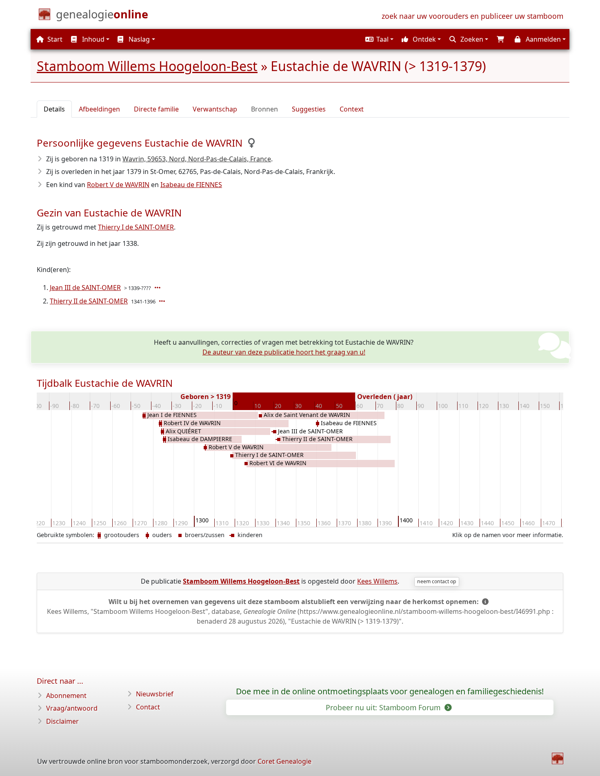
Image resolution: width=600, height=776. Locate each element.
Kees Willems (377, 581)
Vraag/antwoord (72, 708)
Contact (148, 706)
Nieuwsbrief (154, 693)
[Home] (557, 758)
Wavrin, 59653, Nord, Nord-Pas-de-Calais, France (196, 158)
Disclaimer (62, 721)
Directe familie (156, 109)
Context (352, 109)
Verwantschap (215, 109)
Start (54, 39)
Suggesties (309, 109)
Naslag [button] (138, 39)
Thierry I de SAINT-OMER (136, 227)
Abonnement (66, 695)
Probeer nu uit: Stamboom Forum (384, 707)
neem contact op (436, 581)
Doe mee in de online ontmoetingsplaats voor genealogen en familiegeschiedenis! (390, 691)
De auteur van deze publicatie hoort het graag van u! (283, 352)
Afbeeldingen (99, 109)
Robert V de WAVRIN (118, 184)
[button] (378, 39)
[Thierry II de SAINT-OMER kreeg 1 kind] (163, 301)
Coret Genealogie (284, 761)
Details (54, 109)
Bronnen (264, 109)
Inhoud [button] (92, 39)
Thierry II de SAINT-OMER (89, 301)
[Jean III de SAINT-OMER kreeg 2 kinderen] (158, 287)
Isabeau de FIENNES (191, 184)
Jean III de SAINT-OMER (85, 287)
